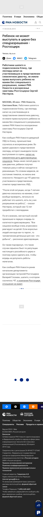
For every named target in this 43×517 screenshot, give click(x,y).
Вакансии (6, 434)
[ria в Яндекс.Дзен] (15, 406)
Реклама (20, 424)
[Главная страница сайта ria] (14, 22)
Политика (6, 420)
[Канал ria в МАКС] (6, 406)
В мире (37, 420)
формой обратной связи (12, 497)
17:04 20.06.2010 (9, 29)
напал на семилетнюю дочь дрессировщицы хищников (19, 157)
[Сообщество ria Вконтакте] (24, 406)
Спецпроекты (8, 424)
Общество (16, 420)
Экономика (27, 420)
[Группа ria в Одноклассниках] (33, 406)
